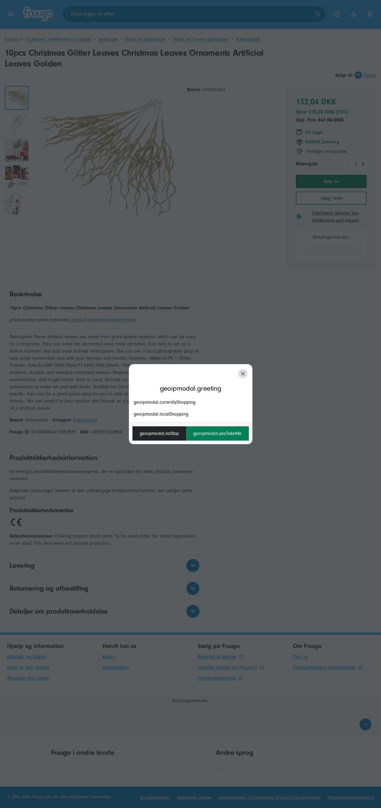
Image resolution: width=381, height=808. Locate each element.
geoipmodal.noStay (159, 433)
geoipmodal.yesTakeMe (217, 433)
